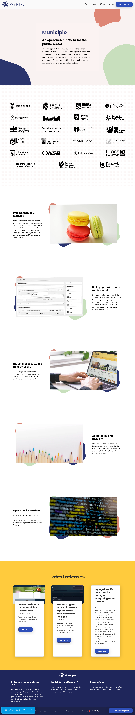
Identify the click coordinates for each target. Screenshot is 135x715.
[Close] (31, 709)
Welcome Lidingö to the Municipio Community (28, 607)
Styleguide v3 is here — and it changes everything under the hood (105, 595)
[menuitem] (92, 4)
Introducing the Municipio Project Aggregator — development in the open (67, 610)
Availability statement (69, 711)
